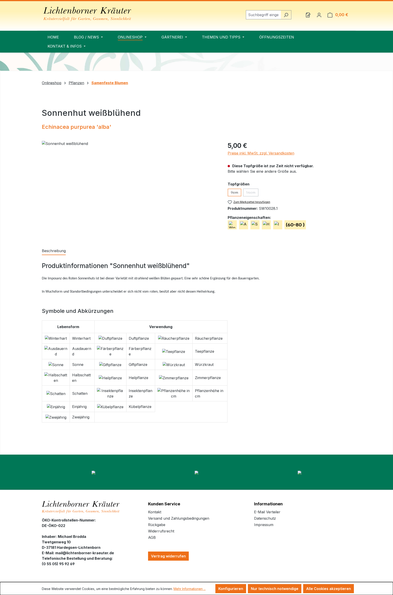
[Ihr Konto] (319, 14)
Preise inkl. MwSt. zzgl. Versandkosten (261, 153)
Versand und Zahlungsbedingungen (178, 518)
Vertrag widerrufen (168, 556)
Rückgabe (156, 524)
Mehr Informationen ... (190, 589)
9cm (236, 193)
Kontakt (154, 512)
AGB (152, 537)
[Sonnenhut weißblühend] (130, 190)
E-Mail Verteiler (267, 512)
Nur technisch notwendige (274, 588)
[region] (130, 190)
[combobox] (263, 14)
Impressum (263, 524)
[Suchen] (286, 14)
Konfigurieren (230, 588)
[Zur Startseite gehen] (87, 14)
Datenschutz (265, 518)
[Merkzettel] (308, 14)
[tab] (54, 251)
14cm (252, 193)
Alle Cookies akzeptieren (328, 588)
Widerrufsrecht (161, 531)
